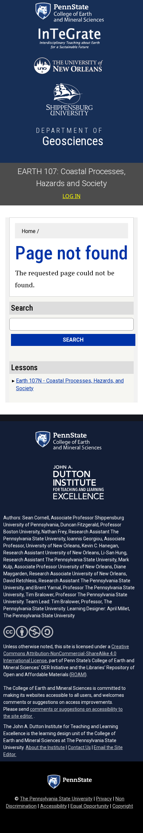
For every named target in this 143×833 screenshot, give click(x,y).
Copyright (122, 806)
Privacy (104, 799)
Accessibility (53, 806)
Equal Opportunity (90, 806)
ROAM (78, 674)
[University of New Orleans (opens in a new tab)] (70, 66)
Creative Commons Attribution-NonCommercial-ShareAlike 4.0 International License (66, 653)
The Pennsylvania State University (56, 799)
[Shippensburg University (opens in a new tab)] (69, 99)
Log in (71, 196)
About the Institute (45, 747)
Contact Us (79, 747)
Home (29, 231)
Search (73, 340)
